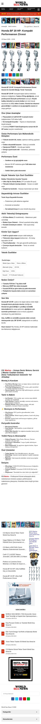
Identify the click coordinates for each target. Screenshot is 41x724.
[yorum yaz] (21, 75)
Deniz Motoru (12, 26)
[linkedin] (10, 75)
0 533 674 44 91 (18, 466)
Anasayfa (4, 26)
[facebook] (3, 75)
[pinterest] (14, 75)
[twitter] (6, 75)
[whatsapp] (28, 698)
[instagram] (20, 698)
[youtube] (24, 698)
